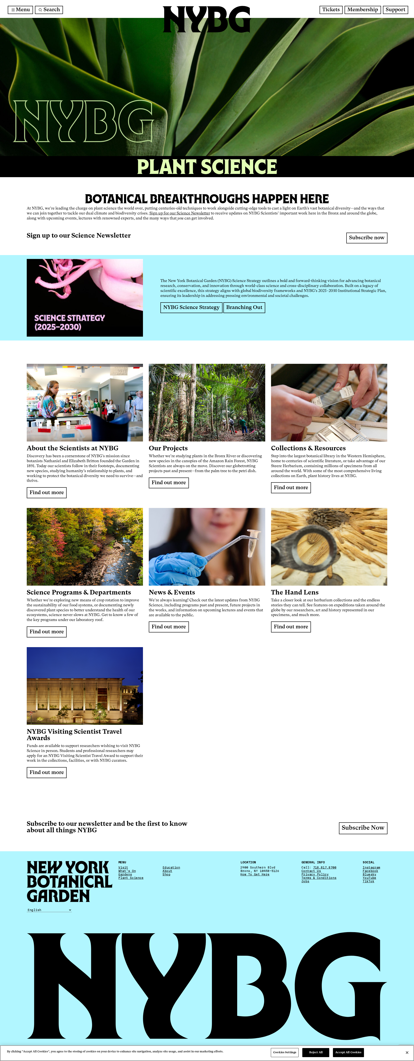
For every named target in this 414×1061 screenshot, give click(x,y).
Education (171, 867)
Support (395, 10)
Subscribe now (366, 238)
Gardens (125, 874)
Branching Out (244, 307)
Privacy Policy (315, 874)
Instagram (371, 867)
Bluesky (369, 874)
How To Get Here (255, 874)
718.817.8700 (324, 867)
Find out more (47, 492)
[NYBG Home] (207, 19)
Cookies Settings (284, 1052)
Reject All (316, 1052)
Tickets (331, 10)
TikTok (368, 881)
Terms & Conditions (318, 878)
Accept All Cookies (348, 1052)
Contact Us (311, 871)
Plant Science (131, 878)
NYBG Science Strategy (191, 307)
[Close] (407, 1052)
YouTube (369, 878)
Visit (123, 867)
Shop (166, 874)
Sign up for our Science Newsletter (179, 213)
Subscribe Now (363, 828)
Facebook (370, 871)
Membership (362, 10)
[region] (207, 1053)
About (167, 871)
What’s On (127, 871)
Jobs (305, 881)
